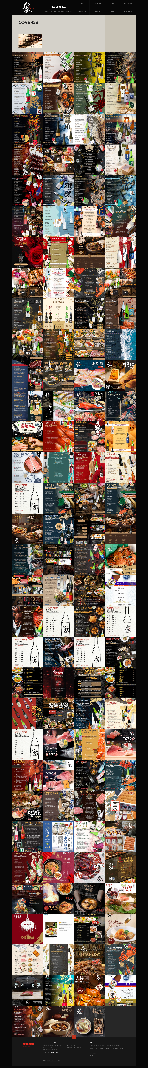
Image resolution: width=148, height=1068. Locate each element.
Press (112, 3)
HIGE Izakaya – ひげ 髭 (53, 1061)
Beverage (115, 1048)
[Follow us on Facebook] (90, 1056)
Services (97, 11)
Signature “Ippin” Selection (97, 1045)
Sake (121, 1048)
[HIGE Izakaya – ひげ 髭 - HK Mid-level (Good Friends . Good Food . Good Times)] (27, 7)
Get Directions (58, 7)
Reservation (82, 11)
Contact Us (128, 11)
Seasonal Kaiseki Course (97, 1048)
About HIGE (97, 3)
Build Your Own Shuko (113, 1045)
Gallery (112, 11)
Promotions (128, 3)
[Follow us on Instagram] (92, 1056)
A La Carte (108, 1048)
